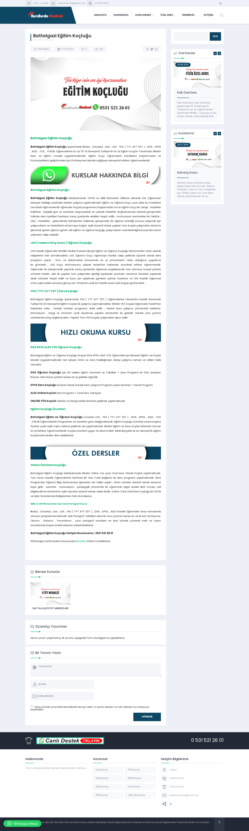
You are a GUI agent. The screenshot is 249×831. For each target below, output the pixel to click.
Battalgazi (49, 40)
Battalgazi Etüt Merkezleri (50, 608)
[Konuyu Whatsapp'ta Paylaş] (156, 49)
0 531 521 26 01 (102, 3)
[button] (22, 823)
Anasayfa (37, 40)
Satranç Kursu (187, 172)
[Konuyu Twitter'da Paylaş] (151, 49)
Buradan (81, 541)
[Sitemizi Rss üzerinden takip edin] (220, 3)
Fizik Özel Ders (187, 92)
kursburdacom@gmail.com (71, 3)
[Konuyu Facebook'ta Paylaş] (147, 49)
